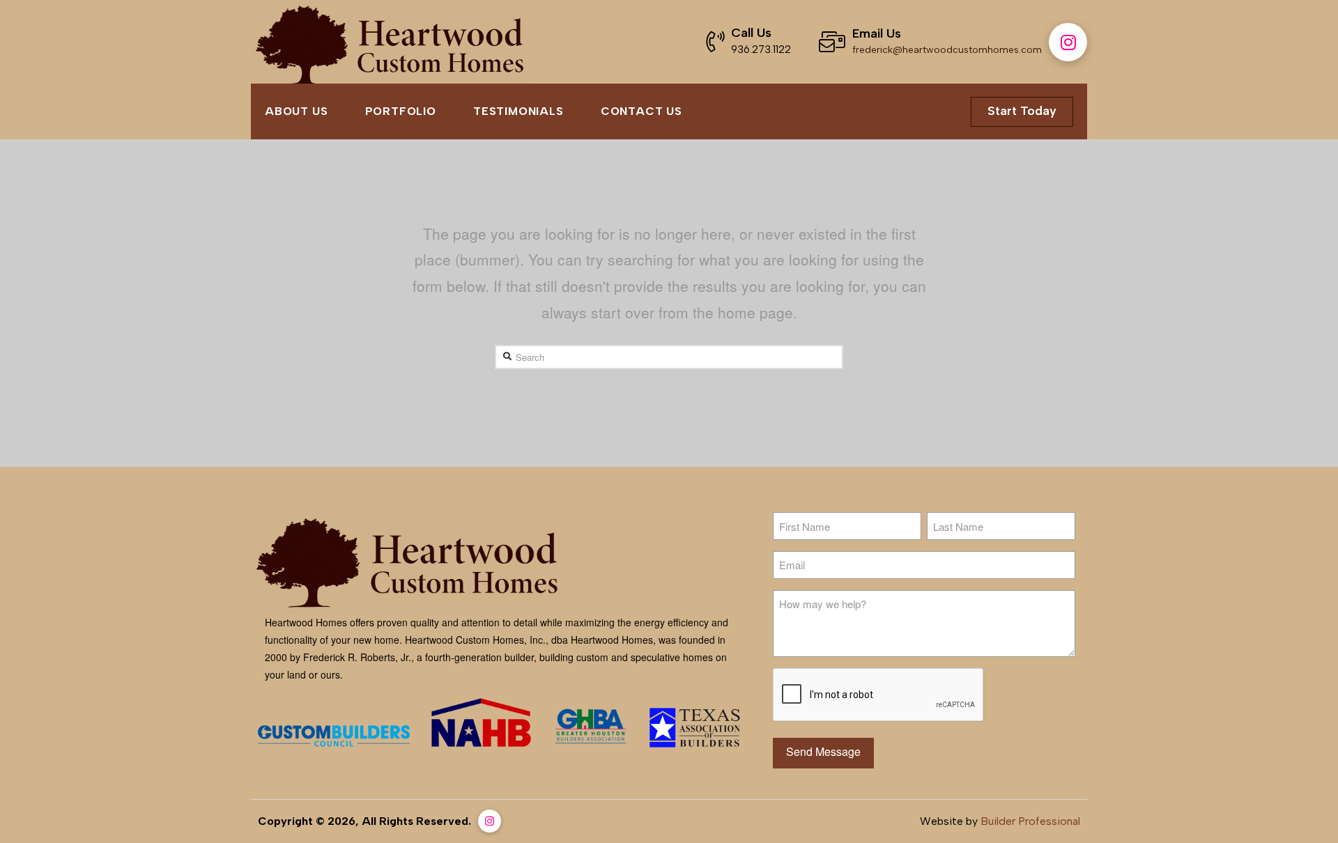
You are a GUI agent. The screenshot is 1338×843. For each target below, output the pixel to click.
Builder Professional (1030, 821)
